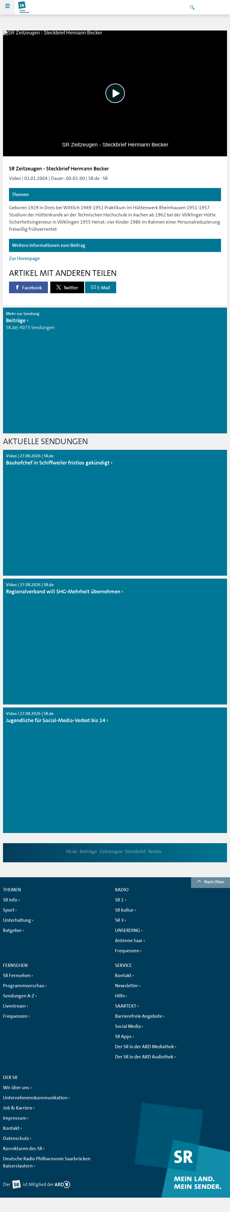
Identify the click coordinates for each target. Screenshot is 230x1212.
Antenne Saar (129, 941)
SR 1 (119, 900)
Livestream (14, 1006)
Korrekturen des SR (22, 1149)
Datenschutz (16, 1138)
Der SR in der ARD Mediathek (144, 1047)
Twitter (70, 288)
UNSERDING (127, 930)
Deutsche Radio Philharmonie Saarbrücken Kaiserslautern (46, 1162)
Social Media (128, 1026)
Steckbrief (135, 852)
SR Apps (123, 1037)
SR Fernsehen (17, 976)
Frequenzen (127, 951)
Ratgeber (12, 930)
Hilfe (120, 996)
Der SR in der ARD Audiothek (144, 1057)
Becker (155, 852)
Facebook (31, 288)
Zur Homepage (24, 259)
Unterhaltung (17, 920)
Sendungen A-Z (18, 996)
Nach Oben (214, 881)
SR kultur (124, 910)
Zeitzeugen (110, 852)
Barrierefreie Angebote (138, 1016)
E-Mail (103, 288)
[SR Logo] (24, 7)
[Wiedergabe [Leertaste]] (115, 93)
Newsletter (126, 986)
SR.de (71, 852)
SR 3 (119, 920)
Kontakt (123, 976)
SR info (10, 900)
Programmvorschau (23, 986)
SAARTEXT (125, 1006)
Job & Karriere (17, 1108)
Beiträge (88, 852)
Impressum (14, 1118)
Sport (8, 910)
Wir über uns (16, 1088)
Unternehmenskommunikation (35, 1098)
